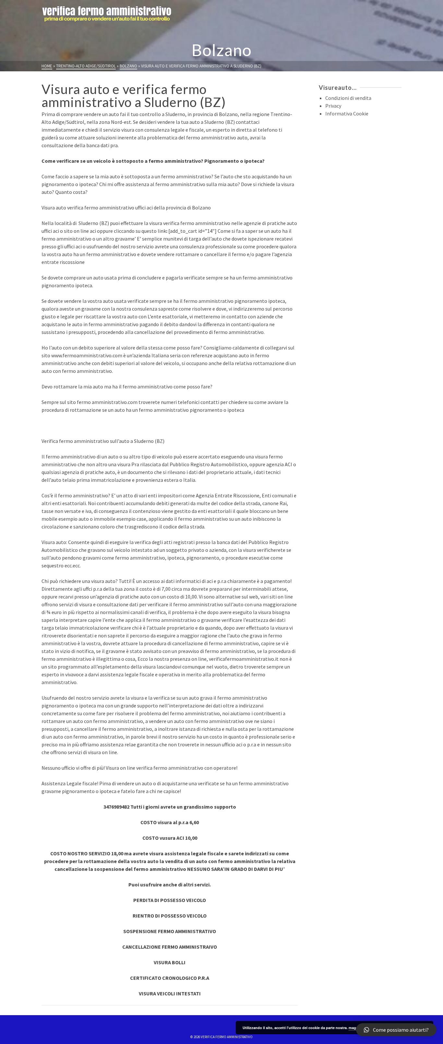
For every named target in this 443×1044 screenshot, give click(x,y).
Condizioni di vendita (348, 98)
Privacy (333, 105)
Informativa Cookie (346, 113)
